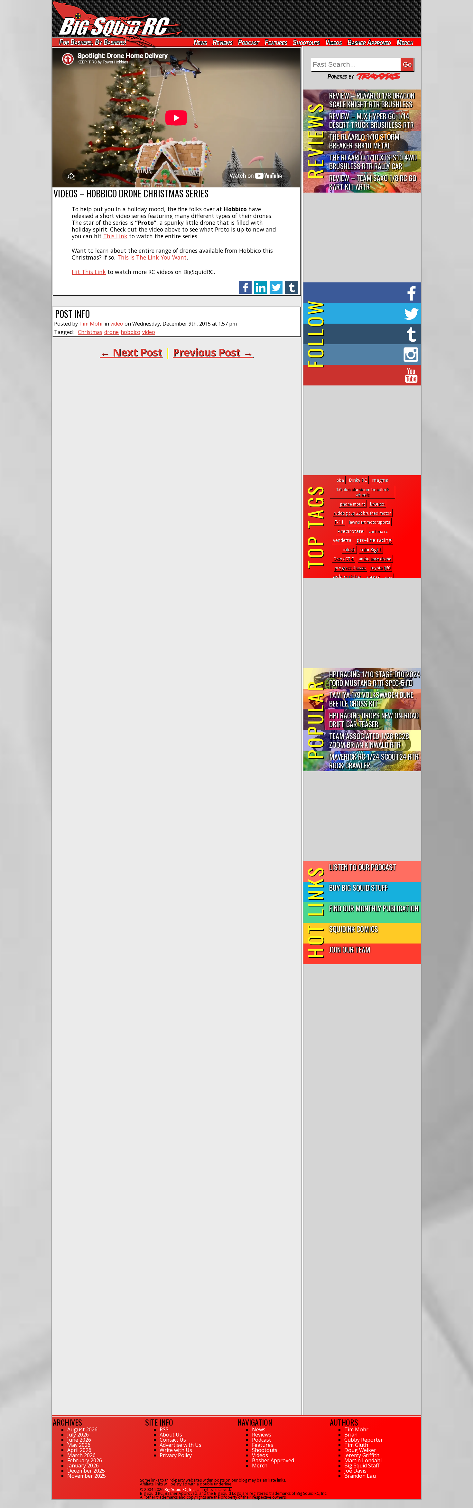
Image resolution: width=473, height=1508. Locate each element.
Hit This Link (89, 272)
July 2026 (78, 1434)
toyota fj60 (380, 568)
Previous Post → (213, 352)
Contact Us (173, 1439)
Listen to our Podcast (362, 866)
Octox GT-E (343, 559)
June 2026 (79, 1439)
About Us (171, 1434)
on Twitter (371, 313)
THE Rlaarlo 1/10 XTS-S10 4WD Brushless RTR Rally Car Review (373, 162)
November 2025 (86, 1475)
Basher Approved (369, 42)
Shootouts (306, 42)
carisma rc (378, 531)
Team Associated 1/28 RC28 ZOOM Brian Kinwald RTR (369, 740)
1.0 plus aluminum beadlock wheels (362, 492)
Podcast (248, 42)
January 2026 (83, 1465)
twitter (276, 284)
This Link (115, 236)
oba (340, 480)
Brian (350, 1434)
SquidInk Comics (353, 928)
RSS (164, 1429)
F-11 (339, 522)
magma (380, 480)
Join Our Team (349, 949)
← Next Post (131, 352)
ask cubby (347, 577)
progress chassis (350, 568)
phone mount (352, 504)
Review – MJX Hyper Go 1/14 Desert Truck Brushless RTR (371, 120)
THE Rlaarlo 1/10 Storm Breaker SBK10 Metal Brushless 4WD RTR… (364, 141)
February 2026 (84, 1460)
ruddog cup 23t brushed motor (362, 513)
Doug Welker (360, 1450)
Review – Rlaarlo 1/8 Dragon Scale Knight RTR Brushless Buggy (371, 100)
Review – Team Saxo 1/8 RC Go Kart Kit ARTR (372, 182)
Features (275, 42)
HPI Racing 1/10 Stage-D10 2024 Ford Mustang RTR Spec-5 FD (374, 678)
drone (111, 332)
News (200, 42)
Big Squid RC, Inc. (179, 1489)
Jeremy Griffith (361, 1455)
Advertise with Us (180, 1444)
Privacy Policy (176, 1455)
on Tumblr (371, 334)
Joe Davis (355, 1470)
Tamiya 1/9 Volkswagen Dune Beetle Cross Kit (371, 698)
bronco (377, 504)
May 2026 (78, 1444)
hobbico (130, 332)
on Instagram (361, 354)
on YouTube (367, 375)
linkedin (260, 284)
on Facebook (363, 292)
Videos (333, 42)
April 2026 (79, 1450)
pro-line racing (374, 540)
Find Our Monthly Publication (373, 908)
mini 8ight (370, 549)
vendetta (342, 540)
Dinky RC (358, 480)
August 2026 (82, 1429)
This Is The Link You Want (152, 257)
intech (349, 549)
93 (54, 1502)
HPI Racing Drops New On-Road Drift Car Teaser (374, 719)
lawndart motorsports (369, 522)
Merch (405, 42)
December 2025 (86, 1470)
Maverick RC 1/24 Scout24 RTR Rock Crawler (374, 760)
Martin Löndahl (363, 1460)
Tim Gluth (356, 1444)
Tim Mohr (91, 323)
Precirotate (350, 531)
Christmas (90, 332)
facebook (245, 284)
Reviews (222, 42)
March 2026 (81, 1455)
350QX (373, 577)
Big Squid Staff (361, 1465)
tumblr (291, 284)
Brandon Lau (360, 1475)
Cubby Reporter (363, 1439)
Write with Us (176, 1450)
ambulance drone (375, 559)
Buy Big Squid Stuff (358, 887)
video (116, 323)
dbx (388, 577)
